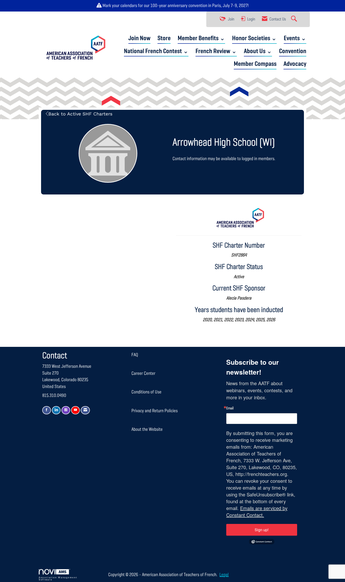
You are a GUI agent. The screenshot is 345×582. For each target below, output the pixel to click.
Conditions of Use (146, 392)
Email (230, 408)
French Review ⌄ (216, 51)
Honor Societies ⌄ (254, 38)
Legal (224, 575)
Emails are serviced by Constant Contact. (257, 511)
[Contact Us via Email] (85, 410)
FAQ (134, 355)
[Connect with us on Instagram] (65, 410)
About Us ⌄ (258, 51)
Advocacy (295, 64)
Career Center (143, 373)
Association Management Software (58, 578)
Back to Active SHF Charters (80, 114)
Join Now (139, 38)
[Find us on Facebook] (46, 410)
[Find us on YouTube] (75, 410)
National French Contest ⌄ (156, 51)
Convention (292, 51)
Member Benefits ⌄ (201, 38)
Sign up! (261, 529)
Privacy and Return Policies (154, 411)
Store (164, 38)
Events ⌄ (295, 38)
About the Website (147, 429)
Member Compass (255, 64)
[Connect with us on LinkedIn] (56, 410)
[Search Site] (294, 19)
